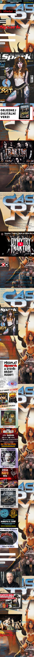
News (1, 123)
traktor (10, 167)
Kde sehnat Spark (4, 139)
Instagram (6, 19)
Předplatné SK (4, 134)
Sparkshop (3, 137)
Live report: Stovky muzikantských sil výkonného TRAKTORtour (16, 277)
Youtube (15, 19)
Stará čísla (3, 136)
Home (1, 121)
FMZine (2, 650)
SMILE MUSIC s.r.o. (10, 656)
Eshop (10, 19)
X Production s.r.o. (21, 656)
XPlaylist (2, 652)
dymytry (14, 167)
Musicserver (3, 649)
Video (1, 126)
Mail (18, 19)
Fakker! (2, 646)
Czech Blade (3, 647)
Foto (1, 124)
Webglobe (2, 654)
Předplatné (3, 644)
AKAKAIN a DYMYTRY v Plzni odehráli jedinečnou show (14, 296)
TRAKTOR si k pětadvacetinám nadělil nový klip (12, 275)
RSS (20, 19)
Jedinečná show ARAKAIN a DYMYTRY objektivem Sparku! (15, 294)
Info (1, 129)
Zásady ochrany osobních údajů (10, 131)
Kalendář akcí (3, 128)
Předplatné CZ (4, 132)
